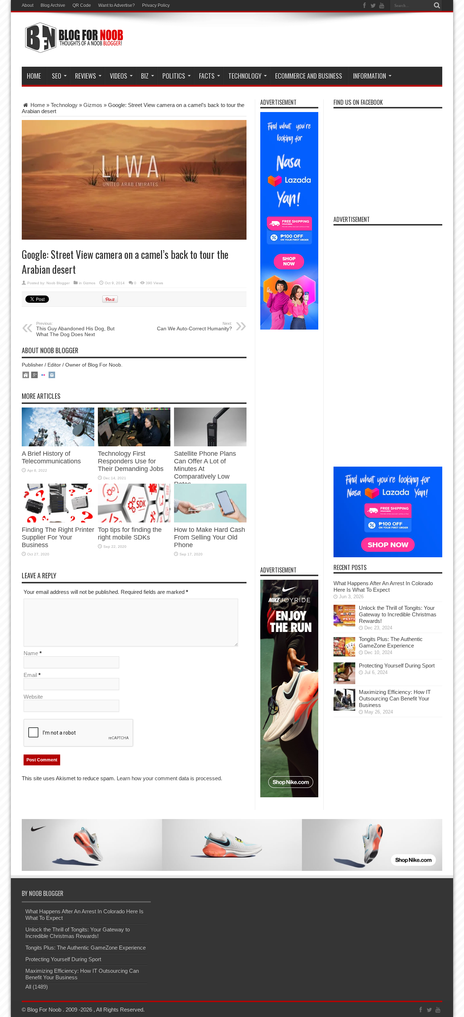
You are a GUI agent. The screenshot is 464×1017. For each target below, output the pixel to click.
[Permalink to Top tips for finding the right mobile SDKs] (134, 520)
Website (33, 697)
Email (30, 675)
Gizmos (92, 105)
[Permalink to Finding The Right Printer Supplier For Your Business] (58, 520)
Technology (244, 75)
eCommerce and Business (308, 75)
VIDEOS (118, 75)
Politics (173, 75)
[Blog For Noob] (72, 48)
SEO (56, 75)
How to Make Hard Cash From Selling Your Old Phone (209, 537)
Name (31, 653)
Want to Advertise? (116, 5)
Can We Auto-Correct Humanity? (194, 326)
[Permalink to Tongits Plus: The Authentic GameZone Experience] (344, 656)
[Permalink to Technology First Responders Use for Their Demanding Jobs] (134, 444)
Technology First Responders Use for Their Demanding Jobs (130, 461)
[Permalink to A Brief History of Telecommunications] (58, 444)
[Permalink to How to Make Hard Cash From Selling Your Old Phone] (210, 520)
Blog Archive (53, 5)
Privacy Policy (156, 5)
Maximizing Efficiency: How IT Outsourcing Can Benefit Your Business (395, 698)
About (27, 5)
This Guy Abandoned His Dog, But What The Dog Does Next (75, 329)
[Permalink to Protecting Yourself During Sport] (344, 682)
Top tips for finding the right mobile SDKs (130, 533)
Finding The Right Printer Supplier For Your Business (58, 537)
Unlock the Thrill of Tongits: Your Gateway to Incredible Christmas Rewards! (397, 614)
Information (369, 75)
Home (34, 75)
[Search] (436, 5)
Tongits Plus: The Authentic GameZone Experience (391, 642)
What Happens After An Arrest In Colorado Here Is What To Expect (383, 586)
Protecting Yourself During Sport (397, 665)
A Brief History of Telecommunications (52, 457)
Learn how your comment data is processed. (169, 778)
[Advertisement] (310, 40)
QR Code (81, 5)
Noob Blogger (58, 283)
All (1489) (36, 987)
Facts (207, 75)
